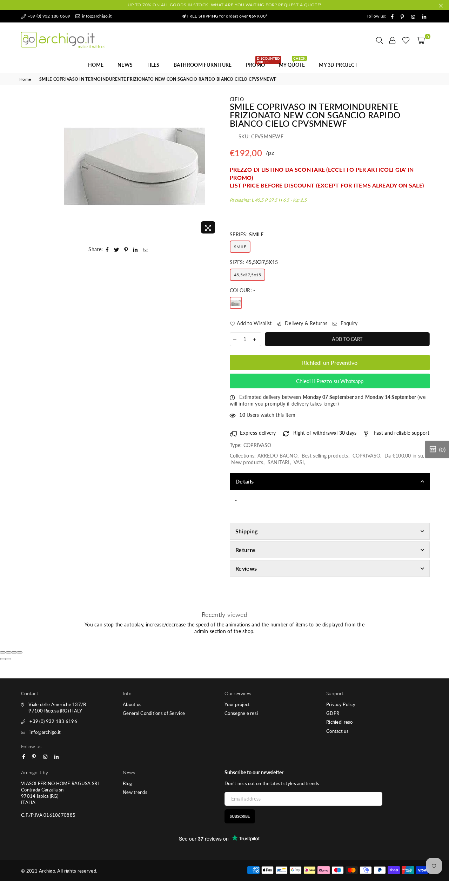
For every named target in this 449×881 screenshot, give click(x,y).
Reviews (246, 568)
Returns (245, 549)
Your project (237, 704)
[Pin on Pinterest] (126, 249)
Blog (127, 783)
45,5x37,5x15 (247, 274)
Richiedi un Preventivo (329, 362)
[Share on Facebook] (107, 249)
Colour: (242, 290)
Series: (247, 234)
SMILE (240, 246)
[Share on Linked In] (135, 249)
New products (247, 462)
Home (95, 65)
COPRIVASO (367, 456)
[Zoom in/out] (19, 652)
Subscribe (240, 816)
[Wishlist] (406, 40)
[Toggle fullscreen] (14, 652)
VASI (299, 462)
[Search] (379, 40)
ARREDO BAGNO (277, 456)
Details (244, 481)
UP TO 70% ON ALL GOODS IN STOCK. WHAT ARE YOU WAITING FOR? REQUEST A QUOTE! (224, 4)
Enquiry (348, 323)
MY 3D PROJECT (338, 65)
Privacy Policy (340, 704)
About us (132, 704)
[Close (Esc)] (3, 652)
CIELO (237, 99)
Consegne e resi (241, 713)
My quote (292, 63)
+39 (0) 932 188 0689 (48, 16)
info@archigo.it (96, 16)
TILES (153, 65)
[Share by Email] (145, 249)
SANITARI (279, 462)
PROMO (258, 63)
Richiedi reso (339, 722)
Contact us (337, 731)
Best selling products (325, 456)
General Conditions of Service (154, 713)
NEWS (125, 65)
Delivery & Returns (305, 323)
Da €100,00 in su (403, 456)
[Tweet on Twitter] (116, 249)
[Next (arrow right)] (8, 659)
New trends (135, 792)
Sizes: (254, 262)
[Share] (8, 652)
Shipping (246, 531)
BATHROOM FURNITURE (203, 65)
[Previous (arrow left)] (3, 659)
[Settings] (392, 40)
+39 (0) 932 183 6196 (53, 721)
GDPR (332, 713)
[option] (134, 166)
